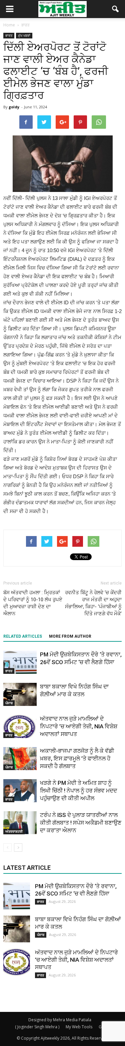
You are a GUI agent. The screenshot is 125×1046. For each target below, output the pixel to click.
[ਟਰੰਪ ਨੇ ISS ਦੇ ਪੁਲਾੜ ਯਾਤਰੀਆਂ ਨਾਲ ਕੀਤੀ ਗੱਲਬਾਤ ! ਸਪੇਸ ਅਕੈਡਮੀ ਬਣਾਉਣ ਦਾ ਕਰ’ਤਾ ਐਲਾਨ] (20, 822)
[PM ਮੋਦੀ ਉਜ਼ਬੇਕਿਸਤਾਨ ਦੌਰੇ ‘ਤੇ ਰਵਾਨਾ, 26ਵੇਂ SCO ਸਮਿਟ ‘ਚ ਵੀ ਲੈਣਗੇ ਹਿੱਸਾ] (20, 662)
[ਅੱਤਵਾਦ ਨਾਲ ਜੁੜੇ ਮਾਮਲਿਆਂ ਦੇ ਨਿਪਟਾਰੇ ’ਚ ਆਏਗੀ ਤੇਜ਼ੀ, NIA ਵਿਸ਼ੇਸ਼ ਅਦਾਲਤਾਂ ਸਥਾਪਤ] (20, 726)
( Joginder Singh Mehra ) (37, 1027)
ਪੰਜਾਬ (9, 703)
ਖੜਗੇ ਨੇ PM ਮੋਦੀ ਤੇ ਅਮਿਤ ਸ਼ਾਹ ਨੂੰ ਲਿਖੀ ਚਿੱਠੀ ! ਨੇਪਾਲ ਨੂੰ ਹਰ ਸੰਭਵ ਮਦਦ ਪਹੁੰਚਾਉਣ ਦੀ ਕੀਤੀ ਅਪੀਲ (78, 790)
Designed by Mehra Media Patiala (59, 1020)
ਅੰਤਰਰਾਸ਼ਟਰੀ (14, 831)
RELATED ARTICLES (22, 636)
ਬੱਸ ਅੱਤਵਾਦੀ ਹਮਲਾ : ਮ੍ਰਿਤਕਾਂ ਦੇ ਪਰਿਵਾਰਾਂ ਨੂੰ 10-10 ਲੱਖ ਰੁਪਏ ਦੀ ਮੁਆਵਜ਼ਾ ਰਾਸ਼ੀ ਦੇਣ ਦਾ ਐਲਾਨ (32, 603)
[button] (115, 9)
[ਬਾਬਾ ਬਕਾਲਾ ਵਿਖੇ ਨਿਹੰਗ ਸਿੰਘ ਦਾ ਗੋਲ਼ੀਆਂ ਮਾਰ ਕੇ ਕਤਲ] (20, 694)
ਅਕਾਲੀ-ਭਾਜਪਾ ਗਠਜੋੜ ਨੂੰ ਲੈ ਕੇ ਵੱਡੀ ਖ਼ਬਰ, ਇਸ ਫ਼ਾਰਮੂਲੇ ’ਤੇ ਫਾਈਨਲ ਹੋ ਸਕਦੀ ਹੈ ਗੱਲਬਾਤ (77, 758)
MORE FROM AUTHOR (70, 636)
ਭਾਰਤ (8, 35)
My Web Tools (79, 1027)
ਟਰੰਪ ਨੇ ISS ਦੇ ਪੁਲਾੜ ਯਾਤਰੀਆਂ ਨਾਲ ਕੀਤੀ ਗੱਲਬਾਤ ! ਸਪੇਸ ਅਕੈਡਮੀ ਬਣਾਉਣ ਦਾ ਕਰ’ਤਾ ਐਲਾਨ (80, 823)
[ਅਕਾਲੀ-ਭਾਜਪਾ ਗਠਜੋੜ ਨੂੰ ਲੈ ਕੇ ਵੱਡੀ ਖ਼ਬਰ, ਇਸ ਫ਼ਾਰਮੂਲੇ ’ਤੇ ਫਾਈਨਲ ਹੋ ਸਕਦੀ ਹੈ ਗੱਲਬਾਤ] (20, 758)
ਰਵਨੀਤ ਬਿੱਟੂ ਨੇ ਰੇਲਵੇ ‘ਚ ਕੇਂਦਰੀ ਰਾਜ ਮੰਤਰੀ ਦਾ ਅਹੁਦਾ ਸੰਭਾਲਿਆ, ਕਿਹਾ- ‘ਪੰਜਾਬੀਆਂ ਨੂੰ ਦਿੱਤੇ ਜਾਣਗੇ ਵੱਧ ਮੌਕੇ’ (93, 603)
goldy (14, 106)
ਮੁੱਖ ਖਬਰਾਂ (24, 35)
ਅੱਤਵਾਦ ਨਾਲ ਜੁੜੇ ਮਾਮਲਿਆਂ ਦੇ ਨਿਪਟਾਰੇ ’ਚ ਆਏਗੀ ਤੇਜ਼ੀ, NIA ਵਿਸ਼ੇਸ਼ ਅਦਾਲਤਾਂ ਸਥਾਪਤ (78, 726)
